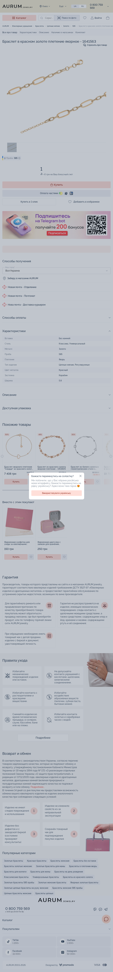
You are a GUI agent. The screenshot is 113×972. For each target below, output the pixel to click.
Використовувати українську (56, 493)
